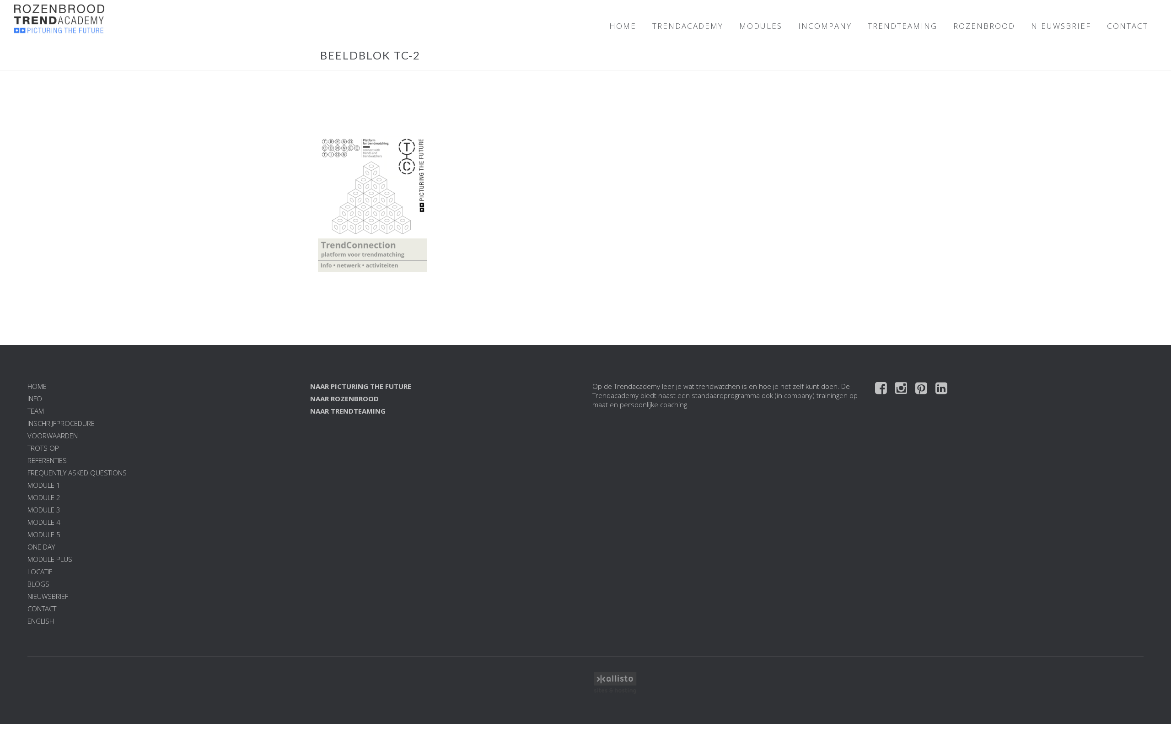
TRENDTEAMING (902, 26)
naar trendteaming (348, 410)
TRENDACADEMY (687, 26)
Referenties (47, 460)
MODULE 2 (43, 497)
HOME (622, 26)
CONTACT (1127, 26)
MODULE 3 (43, 509)
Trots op (43, 448)
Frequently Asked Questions (77, 472)
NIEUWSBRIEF (1061, 26)
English (40, 620)
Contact (41, 608)
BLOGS (38, 583)
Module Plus (49, 559)
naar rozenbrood (344, 398)
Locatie (40, 571)
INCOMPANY (825, 26)
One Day (41, 546)
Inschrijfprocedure (61, 423)
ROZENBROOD (984, 26)
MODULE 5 (43, 534)
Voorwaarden (52, 435)
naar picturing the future (360, 386)
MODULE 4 (43, 522)
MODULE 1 (43, 485)
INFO (34, 398)
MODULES (760, 26)
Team (35, 410)
